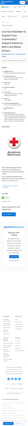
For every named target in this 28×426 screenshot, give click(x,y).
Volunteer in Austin (18, 410)
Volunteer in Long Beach (8, 421)
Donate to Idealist (19, 350)
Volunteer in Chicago (7, 415)
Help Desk (17, 348)
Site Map (21, 388)
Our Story (17, 341)
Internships (18, 322)
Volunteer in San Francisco (8, 408)
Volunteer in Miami (6, 418)
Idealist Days (6, 334)
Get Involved (4, 11)
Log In (14, 7)
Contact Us (18, 346)
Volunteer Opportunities (7, 320)
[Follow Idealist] (8, 379)
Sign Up (20, 7)
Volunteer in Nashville (18, 418)
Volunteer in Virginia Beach (9, 413)
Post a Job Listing (7, 343)
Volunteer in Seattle (7, 403)
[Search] (24, 7)
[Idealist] (5, 7)
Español (13, 384)
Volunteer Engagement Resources (6, 355)
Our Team (17, 343)
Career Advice (18, 329)
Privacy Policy (13, 388)
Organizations (7, 327)
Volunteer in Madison (19, 415)
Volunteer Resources (5, 330)
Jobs (16, 319)
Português (20, 384)
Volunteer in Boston (7, 405)
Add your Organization (6, 350)
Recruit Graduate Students (7, 360)
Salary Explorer (19, 326)
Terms (6, 388)
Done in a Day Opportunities (7, 324)
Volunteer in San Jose (19, 403)
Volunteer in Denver (7, 410)
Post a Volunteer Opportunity (7, 346)
